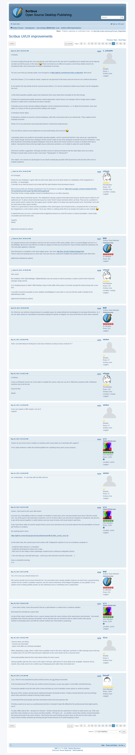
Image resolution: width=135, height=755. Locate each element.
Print (12, 43)
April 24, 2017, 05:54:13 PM (22, 238)
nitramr (106, 171)
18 (120, 43)
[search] (122, 17)
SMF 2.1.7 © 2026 (60, 748)
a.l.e (57, 28)
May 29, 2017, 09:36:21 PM (19, 637)
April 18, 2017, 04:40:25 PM (22, 171)
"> (11, 745)
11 (96, 43)
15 (110, 43)
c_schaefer (108, 51)
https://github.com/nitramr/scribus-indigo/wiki (67, 73)
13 (103, 43)
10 (92, 43)
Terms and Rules (111, 745)
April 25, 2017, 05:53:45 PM (20, 308)
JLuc (105, 637)
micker (106, 339)
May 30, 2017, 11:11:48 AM (19, 675)
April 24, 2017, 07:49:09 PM (22, 270)
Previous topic (112, 40)
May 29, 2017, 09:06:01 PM (19, 603)
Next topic (122, 40)
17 (117, 43)
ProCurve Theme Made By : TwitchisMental (67, 750)
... (87, 44)
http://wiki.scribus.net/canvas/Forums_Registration (109, 31)
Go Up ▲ (122, 745)
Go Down (69, 44)
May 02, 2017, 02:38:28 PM (19, 473)
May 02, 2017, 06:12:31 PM (19, 507)
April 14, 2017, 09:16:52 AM (20, 51)
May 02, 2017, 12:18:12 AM (19, 373)
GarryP (106, 675)
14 (106, 43)
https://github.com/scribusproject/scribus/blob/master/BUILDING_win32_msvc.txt (39, 536)
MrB (105, 238)
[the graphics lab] (104, 460)
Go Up (70, 726)
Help (103, 745)
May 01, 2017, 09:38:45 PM (19, 339)
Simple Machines (74, 748)
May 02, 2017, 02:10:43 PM (19, 439)
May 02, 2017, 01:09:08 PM (19, 405)
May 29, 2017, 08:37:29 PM (19, 572)
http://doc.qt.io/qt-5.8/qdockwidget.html (70, 251)
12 (99, 43)
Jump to (90, 731)
